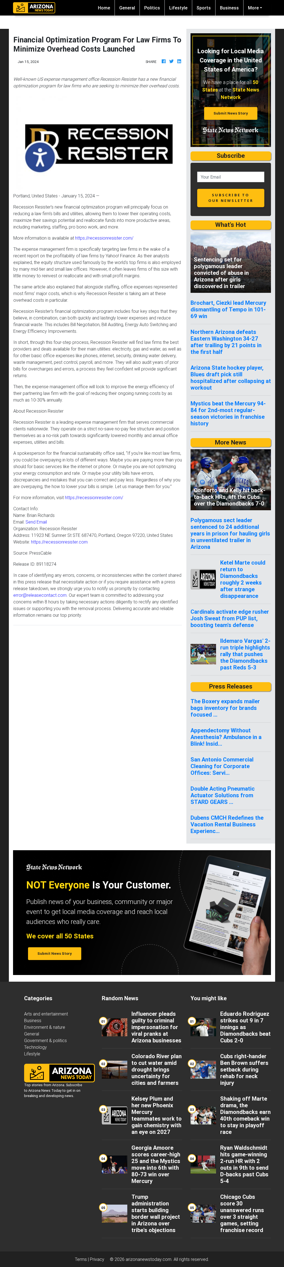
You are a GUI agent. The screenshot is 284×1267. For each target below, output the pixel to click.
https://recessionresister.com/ (104, 238)
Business (229, 8)
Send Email (36, 522)
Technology (35, 1047)
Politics (152, 8)
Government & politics (45, 1040)
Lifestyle (178, 8)
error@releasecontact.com (40, 595)
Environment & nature (44, 1027)
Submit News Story (231, 113)
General (127, 8)
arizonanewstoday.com (148, 1259)
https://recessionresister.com (59, 542)
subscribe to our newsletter (230, 197)
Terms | (82, 1259)
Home (106, 8)
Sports (204, 8)
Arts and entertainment (46, 1014)
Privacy (97, 1259)
